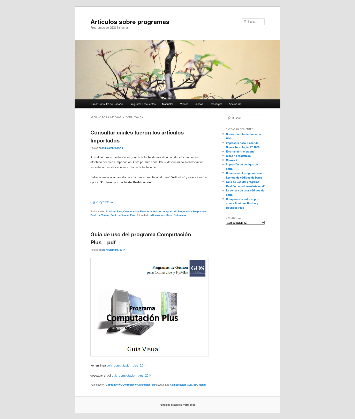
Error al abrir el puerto (240, 151)
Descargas (216, 104)
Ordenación (180, 215)
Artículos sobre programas (129, 21)
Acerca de (235, 104)
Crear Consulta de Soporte (107, 104)
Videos (184, 104)
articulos (155, 215)
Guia (189, 384)
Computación (131, 211)
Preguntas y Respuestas (192, 211)
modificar (166, 215)
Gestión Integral (162, 211)
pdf (174, 211)
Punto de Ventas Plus (123, 215)
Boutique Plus (114, 211)
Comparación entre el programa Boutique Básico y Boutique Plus (242, 203)
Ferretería (146, 211)
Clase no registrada (238, 156)
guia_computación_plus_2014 (126, 365)
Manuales (168, 104)
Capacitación (113, 384)
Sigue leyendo (101, 202)
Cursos (199, 104)
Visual (202, 384)
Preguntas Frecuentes (142, 104)
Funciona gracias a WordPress (178, 404)
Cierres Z (231, 160)
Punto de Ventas (99, 215)
